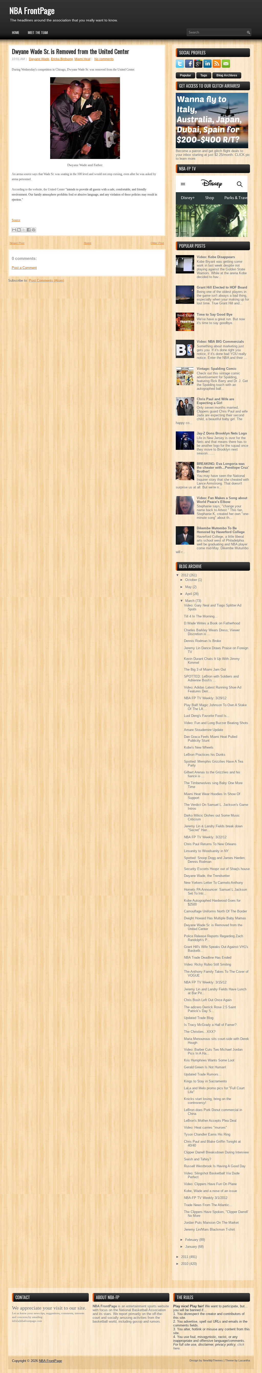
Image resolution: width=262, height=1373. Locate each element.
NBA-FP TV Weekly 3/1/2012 (205, 1198)
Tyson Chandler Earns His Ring (207, 1134)
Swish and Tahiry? (197, 1159)
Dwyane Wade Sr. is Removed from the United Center (70, 51)
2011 (185, 1257)
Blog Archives (226, 75)
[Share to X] (23, 229)
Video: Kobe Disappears (216, 257)
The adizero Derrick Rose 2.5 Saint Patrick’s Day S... (210, 1009)
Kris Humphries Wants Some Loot (209, 1060)
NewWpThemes (213, 1360)
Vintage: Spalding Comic (216, 369)
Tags (203, 75)
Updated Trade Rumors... (202, 1074)
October (191, 580)
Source (16, 220)
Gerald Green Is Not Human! (205, 1067)
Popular (185, 75)
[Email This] (14, 229)
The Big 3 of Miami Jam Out (205, 669)
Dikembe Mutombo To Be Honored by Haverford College (221, 530)
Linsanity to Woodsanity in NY (206, 851)
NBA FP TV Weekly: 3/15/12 (205, 982)
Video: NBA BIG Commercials (220, 342)
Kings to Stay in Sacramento (205, 1081)
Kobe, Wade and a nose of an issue (210, 1191)
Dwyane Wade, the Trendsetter (207, 876)
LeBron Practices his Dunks (204, 755)
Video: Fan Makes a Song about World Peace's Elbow (222, 500)
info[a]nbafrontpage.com (27, 1320)
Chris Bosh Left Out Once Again (208, 1000)
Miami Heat (82, 59)
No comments (104, 59)
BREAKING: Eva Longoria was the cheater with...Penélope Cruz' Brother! (223, 467)
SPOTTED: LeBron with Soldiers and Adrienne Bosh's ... (211, 678)
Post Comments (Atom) (46, 280)
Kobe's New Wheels (198, 747)
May (189, 587)
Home (15, 32)
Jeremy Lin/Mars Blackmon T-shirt (209, 1229)
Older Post (157, 243)
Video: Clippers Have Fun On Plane (210, 1184)
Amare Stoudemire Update (203, 730)
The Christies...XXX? (199, 1032)
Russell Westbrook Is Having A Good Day (215, 1166)
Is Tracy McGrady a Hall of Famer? (210, 1025)
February (192, 1240)
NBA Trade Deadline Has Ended (207, 957)
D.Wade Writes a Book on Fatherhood (212, 623)
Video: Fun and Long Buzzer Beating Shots (216, 723)
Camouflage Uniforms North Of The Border (215, 911)
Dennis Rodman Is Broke (202, 641)
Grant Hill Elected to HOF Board (222, 287)
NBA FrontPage (31, 10)
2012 (185, 575)
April (189, 594)
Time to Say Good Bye (214, 314)
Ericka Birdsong (62, 59)
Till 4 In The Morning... (200, 616)
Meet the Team (38, 32)
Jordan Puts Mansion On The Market (211, 1223)
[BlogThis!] (18, 229)
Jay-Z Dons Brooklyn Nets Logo (222, 433)
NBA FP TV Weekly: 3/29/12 (205, 698)
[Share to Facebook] (28, 229)
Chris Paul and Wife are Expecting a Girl (215, 401)
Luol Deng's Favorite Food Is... (207, 716)
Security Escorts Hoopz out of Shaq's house (217, 869)
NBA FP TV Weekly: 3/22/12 (205, 837)
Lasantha (244, 1360)
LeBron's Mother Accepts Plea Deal (210, 1121)
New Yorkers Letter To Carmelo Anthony (213, 883)
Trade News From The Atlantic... (208, 1205)
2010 (185, 1264)
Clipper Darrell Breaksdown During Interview (216, 1152)
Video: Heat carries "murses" (205, 1127)
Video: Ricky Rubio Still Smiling (207, 964)
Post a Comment (24, 268)
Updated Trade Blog (198, 1018)
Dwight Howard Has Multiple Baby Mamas (215, 918)
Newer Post (17, 243)
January (191, 1247)
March (190, 601)
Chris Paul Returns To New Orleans (210, 844)
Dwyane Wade (39, 59)
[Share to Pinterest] (33, 229)
